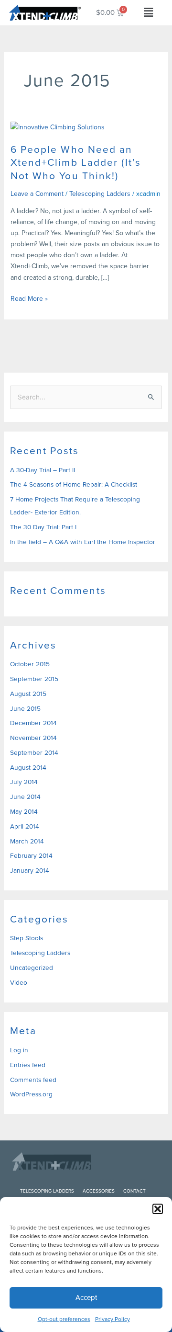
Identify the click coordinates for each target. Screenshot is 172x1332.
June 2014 (25, 796)
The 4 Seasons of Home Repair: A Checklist (73, 484)
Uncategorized (31, 967)
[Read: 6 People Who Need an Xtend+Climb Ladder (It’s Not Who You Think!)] (58, 127)
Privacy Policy (112, 1319)
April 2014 (24, 826)
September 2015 (34, 678)
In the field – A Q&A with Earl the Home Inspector (82, 541)
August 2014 (28, 767)
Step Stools (26, 938)
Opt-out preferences (64, 1319)
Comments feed (33, 1079)
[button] (157, 1209)
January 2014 (29, 870)
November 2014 (33, 737)
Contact (134, 1191)
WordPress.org (31, 1094)
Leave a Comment (37, 194)
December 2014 (33, 723)
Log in (19, 1050)
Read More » (29, 298)
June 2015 (25, 708)
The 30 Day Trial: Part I (43, 527)
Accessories (99, 1191)
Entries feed (27, 1065)
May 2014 (24, 811)
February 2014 (31, 855)
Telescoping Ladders (99, 194)
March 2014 (27, 841)
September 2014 (34, 752)
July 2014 (24, 781)
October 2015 (30, 664)
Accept (86, 1297)
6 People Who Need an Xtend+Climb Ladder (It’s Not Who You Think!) (76, 162)
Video (18, 982)
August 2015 (28, 693)
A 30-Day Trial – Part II (42, 470)
